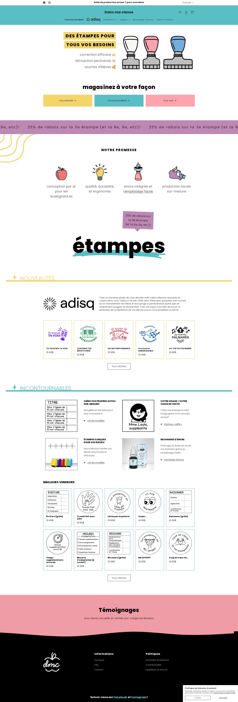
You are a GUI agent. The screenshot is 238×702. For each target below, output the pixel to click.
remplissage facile (138, 191)
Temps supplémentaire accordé (54, 560)
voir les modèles (96, 420)
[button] (110, 20)
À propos (99, 660)
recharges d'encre (174, 459)
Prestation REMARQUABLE (145, 349)
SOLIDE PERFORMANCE (119, 348)
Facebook (120, 697)
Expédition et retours (156, 669)
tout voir (168, 100)
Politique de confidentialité (224, 693)
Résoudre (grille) (117, 558)
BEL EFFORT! (144, 558)
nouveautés (66, 100)
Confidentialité (153, 665)
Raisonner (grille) (178, 516)
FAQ (96, 665)
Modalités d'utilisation (157, 660)
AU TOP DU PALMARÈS (180, 348)
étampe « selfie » (173, 424)
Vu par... (142, 516)
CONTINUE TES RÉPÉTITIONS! (84, 349)
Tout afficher (119, 366)
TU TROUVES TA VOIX (57, 348)
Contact (98, 669)
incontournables (117, 100)
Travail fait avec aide (86, 517)
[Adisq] (93, 19)
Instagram (139, 697)
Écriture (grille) (54, 516)
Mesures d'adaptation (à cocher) (85, 560)
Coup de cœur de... (179, 558)
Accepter (198, 698)
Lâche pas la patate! (119, 516)
